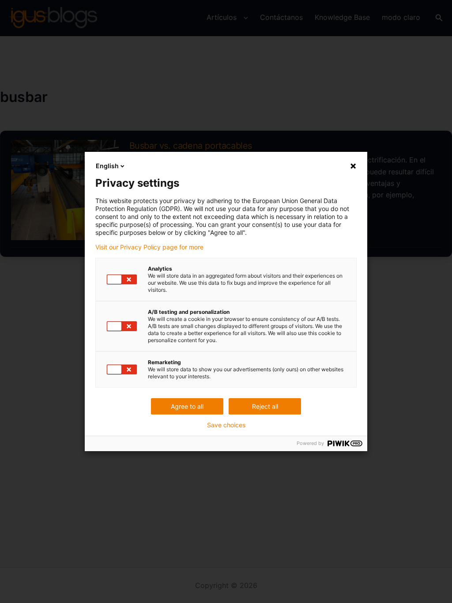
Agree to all (187, 406)
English (107, 166)
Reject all (265, 406)
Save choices (226, 425)
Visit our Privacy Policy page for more (149, 247)
